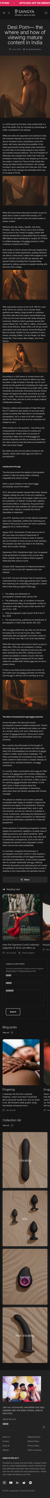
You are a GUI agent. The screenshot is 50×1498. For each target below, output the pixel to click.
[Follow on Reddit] (24, 1482)
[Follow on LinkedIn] (17, 1482)
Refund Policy (33, 1441)
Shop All (6, 1446)
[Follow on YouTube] (11, 1482)
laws (12, 630)
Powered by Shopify (27, 1491)
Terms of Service (26, 971)
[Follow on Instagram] (4, 1482)
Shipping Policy (34, 1437)
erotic (31, 232)
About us (6, 1437)
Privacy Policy (11, 971)
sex (13, 748)
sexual (15, 734)
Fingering (9, 1089)
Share (26, 880)
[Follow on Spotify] (30, 1482)
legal (34, 436)
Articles (6, 1450)
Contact (6, 1441)
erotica (27, 241)
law (28, 454)
